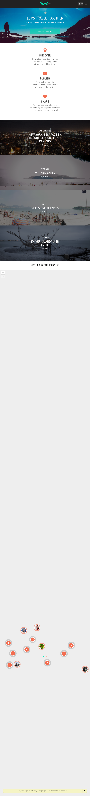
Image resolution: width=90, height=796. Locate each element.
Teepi (45, 4)
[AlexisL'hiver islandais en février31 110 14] (24, 630)
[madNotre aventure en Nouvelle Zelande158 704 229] (85, 669)
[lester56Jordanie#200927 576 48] (42, 646)
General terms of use (61, 791)
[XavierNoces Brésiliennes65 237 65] (17, 664)
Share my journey (45, 31)
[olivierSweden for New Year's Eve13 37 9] (37, 627)
